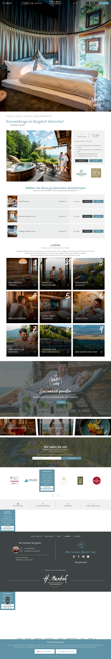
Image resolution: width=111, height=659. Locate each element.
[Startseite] (10, 116)
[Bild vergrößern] (13, 549)
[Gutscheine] (92, 3)
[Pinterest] (83, 556)
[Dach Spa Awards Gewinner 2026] (64, 481)
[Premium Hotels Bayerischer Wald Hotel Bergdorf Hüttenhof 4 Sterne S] (81, 173)
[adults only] (81, 545)
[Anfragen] (96, 3)
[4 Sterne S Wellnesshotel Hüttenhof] (55, 580)
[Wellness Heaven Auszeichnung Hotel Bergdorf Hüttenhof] (31, 481)
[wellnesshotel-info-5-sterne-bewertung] (14, 481)
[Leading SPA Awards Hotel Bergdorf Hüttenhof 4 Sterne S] (96, 173)
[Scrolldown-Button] (55, 108)
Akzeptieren (47, 487)
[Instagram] (74, 556)
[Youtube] (88, 556)
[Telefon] (87, 3)
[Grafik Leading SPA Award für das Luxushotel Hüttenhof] (80, 481)
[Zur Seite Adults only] (96, 101)
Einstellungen (47, 489)
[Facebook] (78, 556)
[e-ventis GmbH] (95, 638)
